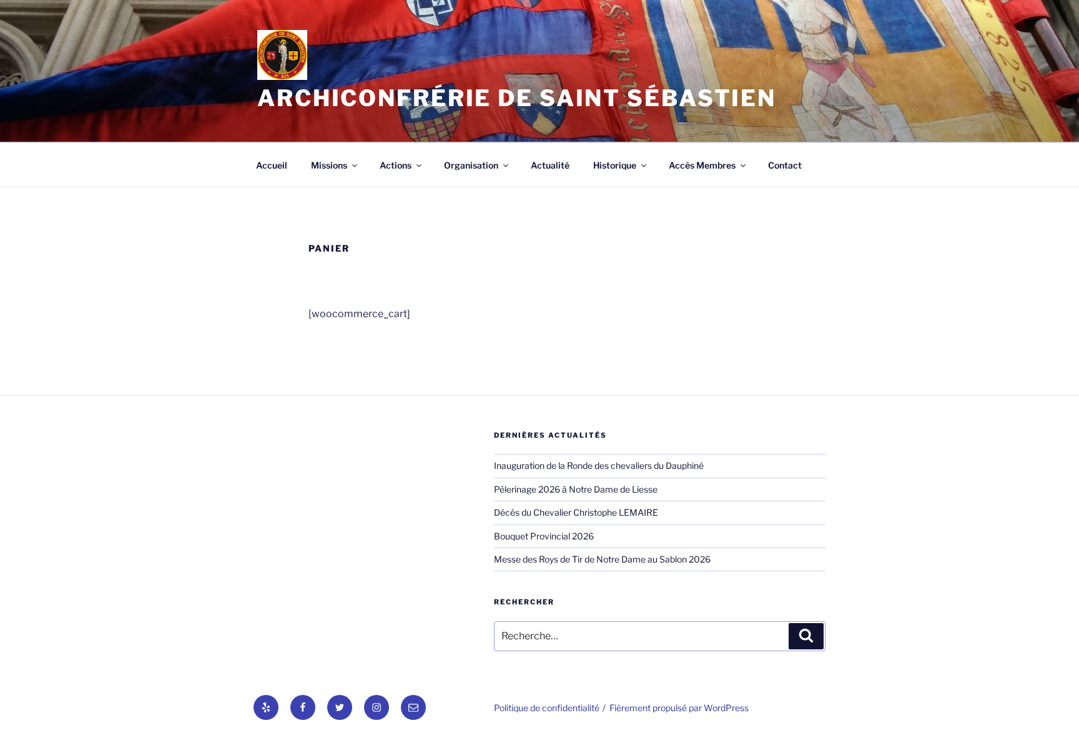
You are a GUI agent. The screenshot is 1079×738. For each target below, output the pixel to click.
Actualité (550, 165)
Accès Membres (702, 165)
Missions (329, 165)
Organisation (471, 165)
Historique (614, 165)
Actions (395, 165)
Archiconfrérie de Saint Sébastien (516, 98)
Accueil (271, 165)
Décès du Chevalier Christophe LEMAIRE (576, 512)
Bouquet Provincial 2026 (544, 536)
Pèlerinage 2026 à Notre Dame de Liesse (576, 489)
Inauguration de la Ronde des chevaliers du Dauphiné (599, 465)
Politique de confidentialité (546, 707)
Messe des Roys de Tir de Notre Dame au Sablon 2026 (602, 559)
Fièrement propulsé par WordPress (679, 707)
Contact (785, 165)
